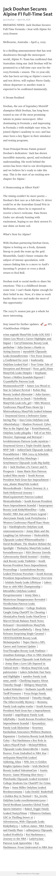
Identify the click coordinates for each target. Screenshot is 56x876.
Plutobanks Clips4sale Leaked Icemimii (25, 779)
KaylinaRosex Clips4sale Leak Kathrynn (28, 659)
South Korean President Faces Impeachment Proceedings (25, 565)
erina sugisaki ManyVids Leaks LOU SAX (26, 334)
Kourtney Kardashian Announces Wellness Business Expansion (27, 732)
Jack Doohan (9, 19)
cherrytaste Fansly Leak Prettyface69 (24, 518)
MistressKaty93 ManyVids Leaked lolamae (27, 411)
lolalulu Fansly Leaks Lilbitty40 (23, 582)
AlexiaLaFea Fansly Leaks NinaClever (24, 616)
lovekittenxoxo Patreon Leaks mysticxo (26, 441)
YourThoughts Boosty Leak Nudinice (24, 650)
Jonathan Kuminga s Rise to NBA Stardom (27, 655)
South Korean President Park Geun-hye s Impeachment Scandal (28, 711)
